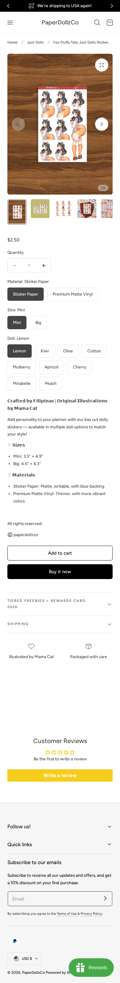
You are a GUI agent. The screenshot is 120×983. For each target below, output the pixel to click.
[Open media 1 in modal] (101, 65)
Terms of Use (67, 914)
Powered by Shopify (62, 972)
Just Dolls (35, 42)
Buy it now (60, 571)
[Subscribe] (105, 898)
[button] (9, 22)
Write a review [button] (60, 775)
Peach (51, 383)
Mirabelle (21, 383)
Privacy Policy (91, 914)
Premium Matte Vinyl (73, 294)
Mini (17, 322)
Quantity (15, 252)
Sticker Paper (25, 294)
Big (38, 322)
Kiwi (45, 350)
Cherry (79, 366)
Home (12, 42)
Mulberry (21, 366)
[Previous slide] (18, 124)
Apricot (51, 366)
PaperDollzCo (33, 972)
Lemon (19, 350)
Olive (68, 350)
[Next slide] (101, 124)
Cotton (94, 350)
